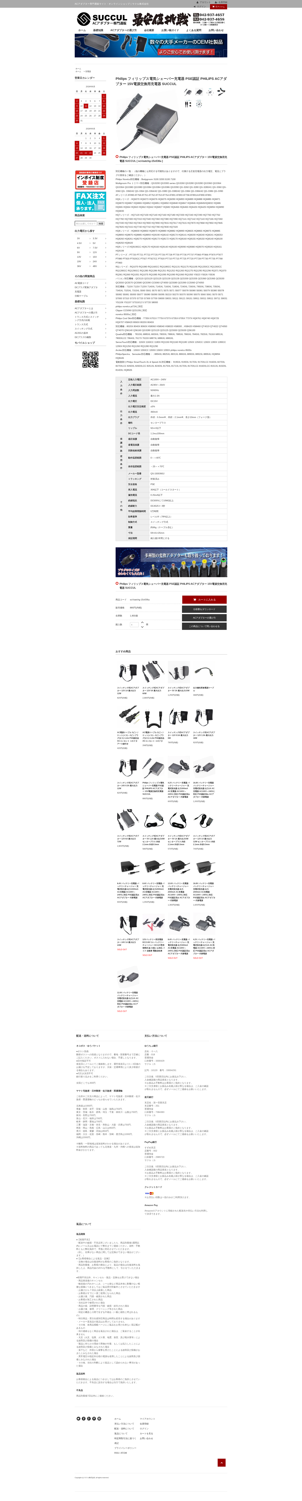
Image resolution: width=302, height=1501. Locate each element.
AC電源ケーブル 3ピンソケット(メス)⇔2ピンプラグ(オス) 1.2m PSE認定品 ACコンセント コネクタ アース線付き (128, 738)
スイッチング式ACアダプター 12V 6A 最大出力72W (128, 839)
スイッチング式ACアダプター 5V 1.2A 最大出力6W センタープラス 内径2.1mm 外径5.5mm (154, 840)
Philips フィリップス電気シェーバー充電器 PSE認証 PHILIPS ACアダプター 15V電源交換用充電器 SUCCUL (153, 788)
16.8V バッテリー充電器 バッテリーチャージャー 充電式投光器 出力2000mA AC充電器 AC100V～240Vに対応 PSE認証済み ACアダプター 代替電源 (204, 892)
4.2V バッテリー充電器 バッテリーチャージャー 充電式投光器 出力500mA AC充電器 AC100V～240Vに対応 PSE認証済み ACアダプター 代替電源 (179, 790)
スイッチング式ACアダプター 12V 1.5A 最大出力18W (204, 735)
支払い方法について (124, 1423)
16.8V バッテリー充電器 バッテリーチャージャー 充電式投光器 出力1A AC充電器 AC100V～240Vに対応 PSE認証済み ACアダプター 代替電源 (204, 790)
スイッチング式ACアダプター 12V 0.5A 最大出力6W (179, 735)
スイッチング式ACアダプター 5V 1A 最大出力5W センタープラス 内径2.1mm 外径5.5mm (179, 840)
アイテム (220, 6)
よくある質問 (193, 30)
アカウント (205, 2)
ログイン (201, 6)
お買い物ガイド (170, 30)
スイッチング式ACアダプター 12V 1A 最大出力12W (128, 691)
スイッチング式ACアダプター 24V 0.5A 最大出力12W (128, 786)
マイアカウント (147, 1419)
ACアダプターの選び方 (123, 30)
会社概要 (149, 30)
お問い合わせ (216, 30)
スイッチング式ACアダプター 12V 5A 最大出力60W (153, 691)
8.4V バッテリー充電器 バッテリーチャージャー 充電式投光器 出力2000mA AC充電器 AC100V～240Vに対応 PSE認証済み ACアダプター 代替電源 (154, 890)
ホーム (82, 30)
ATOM (124, 1453)
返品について (121, 1433)
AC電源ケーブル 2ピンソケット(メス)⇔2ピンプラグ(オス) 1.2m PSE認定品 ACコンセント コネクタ (153, 736)
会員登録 (222, 2)
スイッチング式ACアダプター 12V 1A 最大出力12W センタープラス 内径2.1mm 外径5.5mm (204, 840)
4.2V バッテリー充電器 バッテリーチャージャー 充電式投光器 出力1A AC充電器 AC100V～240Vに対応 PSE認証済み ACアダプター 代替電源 (204, 946)
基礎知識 (98, 30)
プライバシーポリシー (125, 1448)
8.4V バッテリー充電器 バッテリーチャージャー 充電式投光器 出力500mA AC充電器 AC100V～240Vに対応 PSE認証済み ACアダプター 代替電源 (179, 946)
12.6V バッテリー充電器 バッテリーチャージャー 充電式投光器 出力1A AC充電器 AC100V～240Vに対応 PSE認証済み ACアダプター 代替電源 (128, 1000)
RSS (116, 1453)
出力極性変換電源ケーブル (203, 689)
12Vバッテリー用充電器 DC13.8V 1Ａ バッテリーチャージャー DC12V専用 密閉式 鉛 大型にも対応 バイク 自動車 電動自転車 (154, 945)
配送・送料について (124, 1428)
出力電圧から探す (85, 231)
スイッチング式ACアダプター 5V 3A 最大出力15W (179, 689)
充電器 (88, 71)
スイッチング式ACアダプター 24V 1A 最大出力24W (128, 942)
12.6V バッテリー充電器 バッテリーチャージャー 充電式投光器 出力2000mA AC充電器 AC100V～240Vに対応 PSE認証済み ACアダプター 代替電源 (179, 892)
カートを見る (146, 1433)
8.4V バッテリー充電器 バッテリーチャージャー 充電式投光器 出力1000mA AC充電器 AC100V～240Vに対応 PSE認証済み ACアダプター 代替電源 (128, 890)
